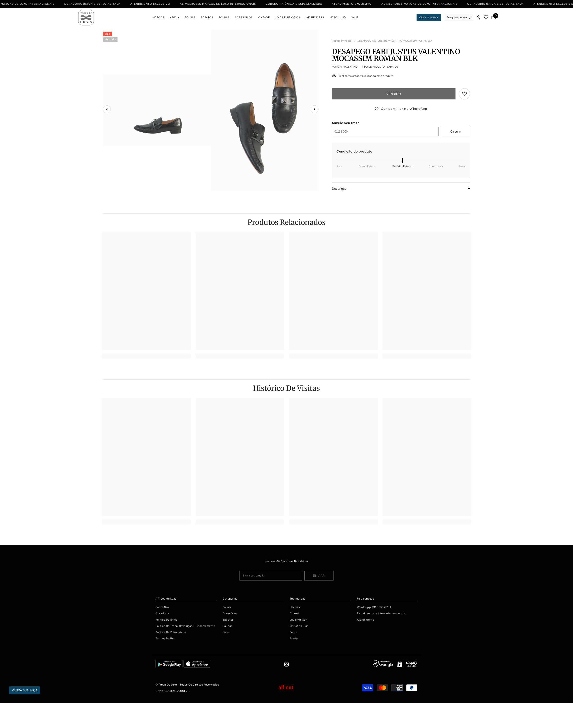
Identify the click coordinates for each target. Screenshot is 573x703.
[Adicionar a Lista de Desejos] (464, 93)
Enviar (319, 576)
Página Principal (342, 41)
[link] (146, 356)
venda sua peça (428, 17)
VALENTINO (350, 67)
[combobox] (456, 17)
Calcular (455, 131)
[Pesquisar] (458, 17)
